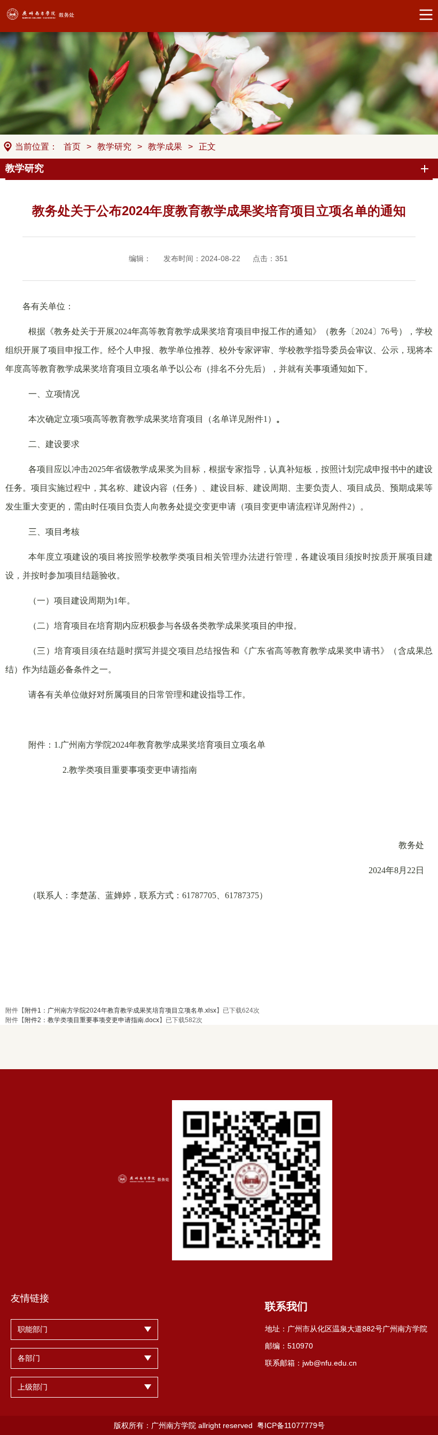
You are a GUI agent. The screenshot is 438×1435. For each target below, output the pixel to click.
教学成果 (165, 146)
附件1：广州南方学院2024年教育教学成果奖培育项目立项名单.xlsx (120, 1010)
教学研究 (114, 146)
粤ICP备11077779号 (291, 1425)
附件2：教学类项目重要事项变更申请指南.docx (92, 1020)
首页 (72, 146)
